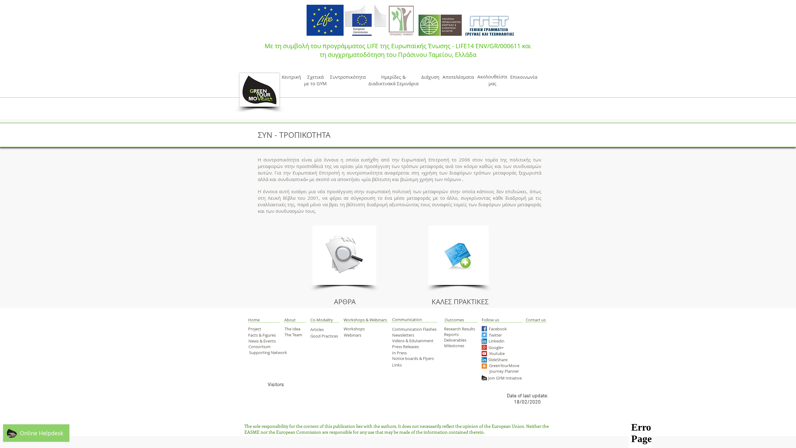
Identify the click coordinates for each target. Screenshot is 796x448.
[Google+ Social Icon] (484, 347)
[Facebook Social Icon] (484, 328)
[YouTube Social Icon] (484, 353)
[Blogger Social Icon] (484, 366)
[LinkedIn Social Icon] (484, 341)
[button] (260, 320)
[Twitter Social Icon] (484, 335)
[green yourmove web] (484, 377)
